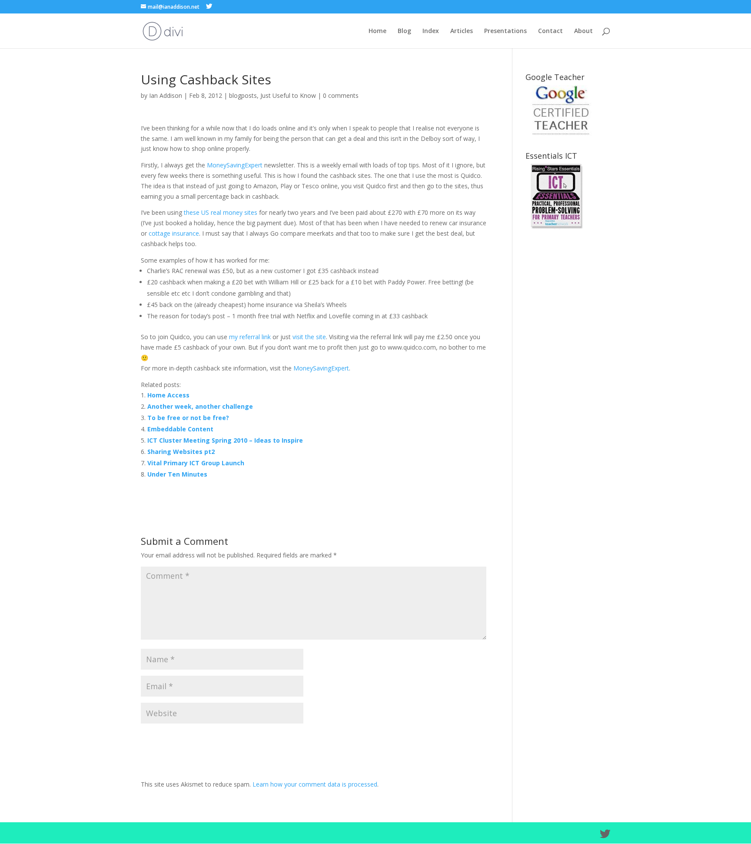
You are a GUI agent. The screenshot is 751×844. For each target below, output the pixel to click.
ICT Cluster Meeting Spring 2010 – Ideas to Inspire (225, 440)
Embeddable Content (180, 429)
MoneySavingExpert (235, 165)
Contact (550, 31)
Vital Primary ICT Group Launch (195, 463)
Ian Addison (165, 95)
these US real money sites (220, 212)
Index (430, 31)
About (583, 31)
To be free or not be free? (188, 418)
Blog (404, 31)
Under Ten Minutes (177, 474)
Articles (461, 31)
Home (377, 31)
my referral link (250, 337)
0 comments (341, 95)
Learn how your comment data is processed (315, 784)
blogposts (243, 95)
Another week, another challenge (200, 406)
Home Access (168, 395)
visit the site (309, 337)
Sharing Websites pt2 (181, 451)
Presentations (505, 31)
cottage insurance (174, 233)
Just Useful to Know (288, 95)
